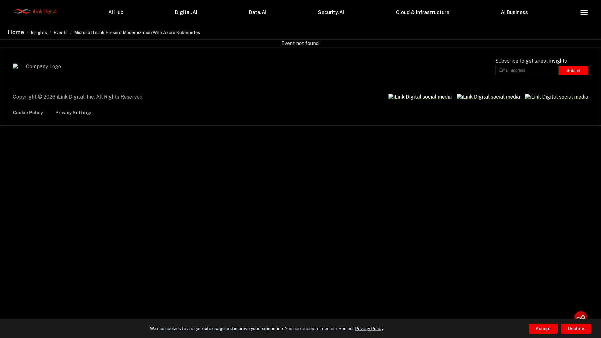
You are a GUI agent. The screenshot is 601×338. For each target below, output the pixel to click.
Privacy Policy (369, 328)
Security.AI (331, 12)
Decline (576, 328)
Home (16, 32)
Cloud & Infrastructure (422, 12)
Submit (573, 70)
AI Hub (115, 12)
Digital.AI (186, 12)
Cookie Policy (28, 112)
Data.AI (257, 12)
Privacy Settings (74, 112)
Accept (543, 328)
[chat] (581, 318)
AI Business (514, 12)
